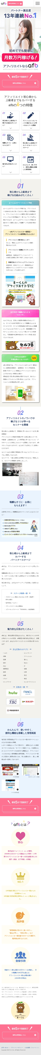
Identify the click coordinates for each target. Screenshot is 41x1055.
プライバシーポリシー (17, 1047)
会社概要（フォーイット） (32, 1047)
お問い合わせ (4, 1047)
